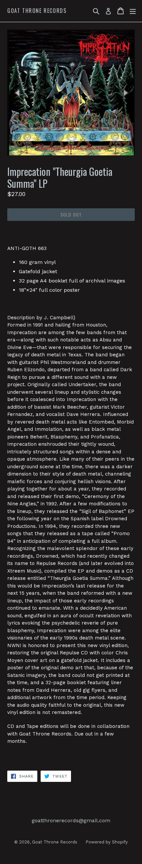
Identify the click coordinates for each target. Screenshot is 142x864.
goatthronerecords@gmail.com (71, 820)
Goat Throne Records (36, 11)
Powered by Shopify (107, 841)
